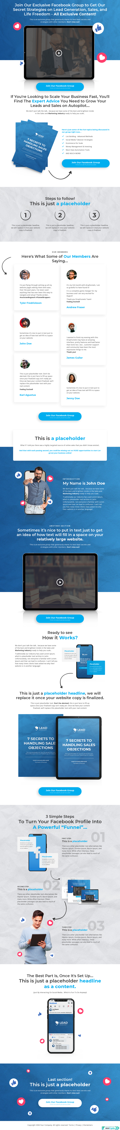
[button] (60, 87)
